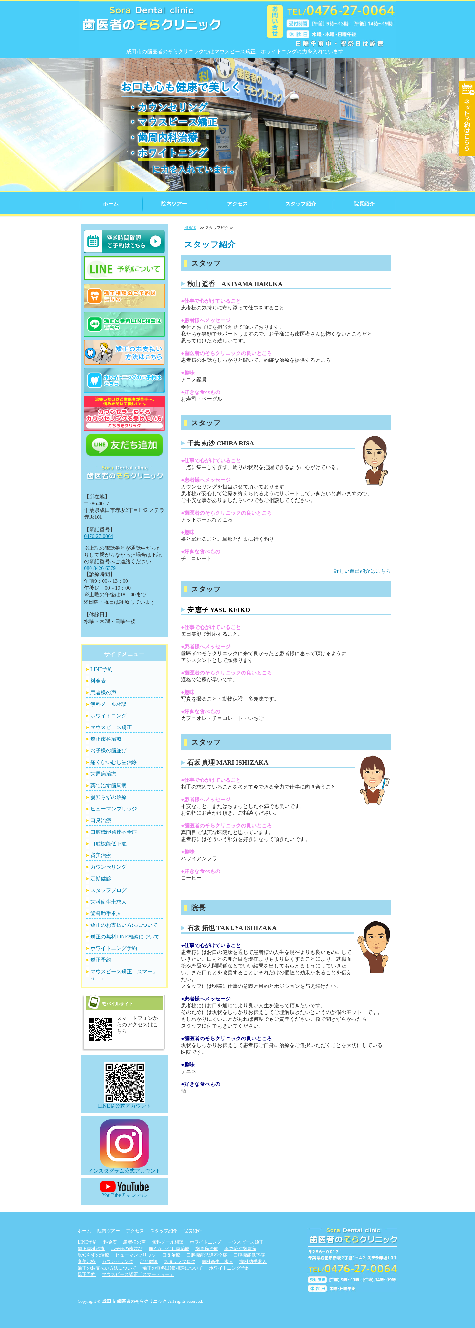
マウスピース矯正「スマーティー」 (124, 975)
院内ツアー (174, 203)
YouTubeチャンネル (124, 1195)
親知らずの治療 (108, 797)
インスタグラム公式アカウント (124, 1171)
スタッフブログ (108, 890)
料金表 (98, 681)
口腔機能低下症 (108, 843)
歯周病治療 (103, 774)
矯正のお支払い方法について (124, 925)
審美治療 (100, 855)
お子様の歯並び (108, 750)
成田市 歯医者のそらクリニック (134, 1301)
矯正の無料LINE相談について (124, 936)
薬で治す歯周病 (108, 785)
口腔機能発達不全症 (113, 832)
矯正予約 (100, 960)
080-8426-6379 (100, 568)
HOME (190, 227)
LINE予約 (101, 669)
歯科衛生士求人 (108, 902)
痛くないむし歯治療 (113, 762)
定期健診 (100, 878)
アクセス (237, 203)
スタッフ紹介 (300, 203)
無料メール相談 (108, 704)
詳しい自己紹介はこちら (362, 571)
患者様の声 (103, 692)
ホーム (111, 203)
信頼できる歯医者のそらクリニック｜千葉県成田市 (151, 26)
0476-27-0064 (98, 536)
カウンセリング (108, 867)
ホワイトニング (108, 715)
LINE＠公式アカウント (124, 1106)
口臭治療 (100, 820)
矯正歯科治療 (105, 739)
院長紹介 (364, 203)
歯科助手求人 (105, 913)
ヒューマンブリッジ (113, 808)
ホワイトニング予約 (113, 948)
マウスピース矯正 (111, 727)
